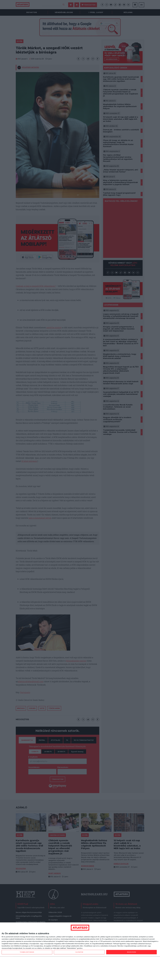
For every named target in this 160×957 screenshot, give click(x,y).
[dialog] (80, 940)
